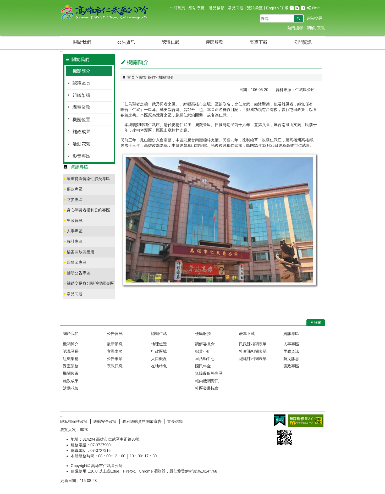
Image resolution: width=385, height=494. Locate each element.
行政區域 (159, 351)
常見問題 (236, 7)
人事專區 (72, 231)
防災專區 (72, 199)
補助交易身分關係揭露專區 (88, 283)
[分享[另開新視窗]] (313, 7)
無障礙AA (305, 420)
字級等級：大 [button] (303, 7)
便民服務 (214, 42)
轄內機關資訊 (207, 381)
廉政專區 (72, 189)
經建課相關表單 (253, 358)
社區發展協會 (207, 388)
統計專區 (72, 241)
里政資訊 (72, 220)
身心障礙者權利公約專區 (86, 210)
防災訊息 (291, 358)
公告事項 (115, 358)
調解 (311, 28)
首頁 (131, 77)
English (272, 8)
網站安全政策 (105, 421)
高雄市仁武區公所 (104, 12)
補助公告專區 (76, 273)
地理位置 (159, 344)
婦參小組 (203, 351)
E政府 (279, 420)
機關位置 (81, 119)
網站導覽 (196, 7)
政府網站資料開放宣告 (142, 421)
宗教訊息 (115, 366)
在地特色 (159, 366)
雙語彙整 (255, 7)
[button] (298, 18)
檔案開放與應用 (78, 252)
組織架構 (81, 95)
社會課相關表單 (253, 351)
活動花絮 (81, 144)
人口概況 (159, 358)
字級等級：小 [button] (292, 7)
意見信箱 (216, 7)
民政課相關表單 (253, 344)
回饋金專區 (74, 262)
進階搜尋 (314, 18)
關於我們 (82, 42)
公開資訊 (303, 42)
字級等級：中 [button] (297, 7)
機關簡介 (81, 71)
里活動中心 (205, 358)
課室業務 (81, 107)
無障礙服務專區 (209, 373)
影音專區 (81, 156)
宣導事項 (115, 351)
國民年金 (203, 366)
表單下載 (258, 42)
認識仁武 (170, 42)
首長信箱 (175, 421)
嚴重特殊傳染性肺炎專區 (86, 178)
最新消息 (115, 344)
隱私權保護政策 (74, 421)
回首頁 (179, 7)
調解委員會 (205, 344)
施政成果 (81, 131)
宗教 (321, 28)
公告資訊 (126, 42)
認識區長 (81, 83)
